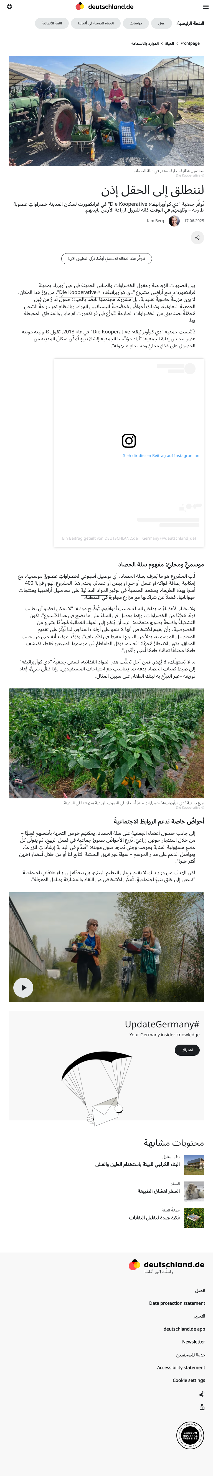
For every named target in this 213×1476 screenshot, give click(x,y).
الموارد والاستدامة (145, 43)
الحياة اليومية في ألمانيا (96, 23)
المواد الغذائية (94, 590)
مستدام (137, 345)
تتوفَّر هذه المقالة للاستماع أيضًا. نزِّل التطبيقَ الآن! (106, 259)
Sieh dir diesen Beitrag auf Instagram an (161, 456)
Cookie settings (189, 1380)
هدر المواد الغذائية (100, 662)
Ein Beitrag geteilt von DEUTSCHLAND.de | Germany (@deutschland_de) (129, 538)
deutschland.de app (184, 1329)
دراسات (136, 23)
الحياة (169, 43)
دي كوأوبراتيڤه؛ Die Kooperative (96, 292)
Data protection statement (177, 1303)
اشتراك (187, 1050)
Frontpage (190, 43)
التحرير (199, 1316)
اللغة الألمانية (52, 23)
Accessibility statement (181, 1367)
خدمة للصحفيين (190, 1355)
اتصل (200, 1290)
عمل (161, 23)
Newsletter (193, 1342)
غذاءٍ (164, 345)
